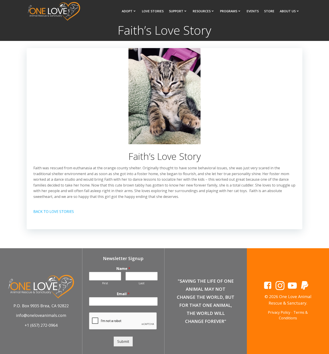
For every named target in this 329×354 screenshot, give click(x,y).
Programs (228, 11)
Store (269, 11)
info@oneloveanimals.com (41, 315)
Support (176, 11)
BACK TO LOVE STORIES (53, 211)
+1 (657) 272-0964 (41, 325)
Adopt (127, 11)
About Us (288, 11)
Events (253, 11)
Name (123, 268)
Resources (202, 11)
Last (141, 283)
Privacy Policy (279, 312)
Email (123, 294)
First (105, 283)
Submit (123, 341)
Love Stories (153, 11)
